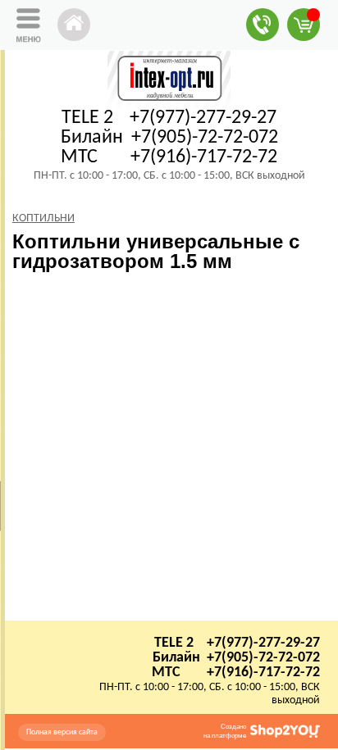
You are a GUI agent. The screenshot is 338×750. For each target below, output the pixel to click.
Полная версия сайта (62, 732)
